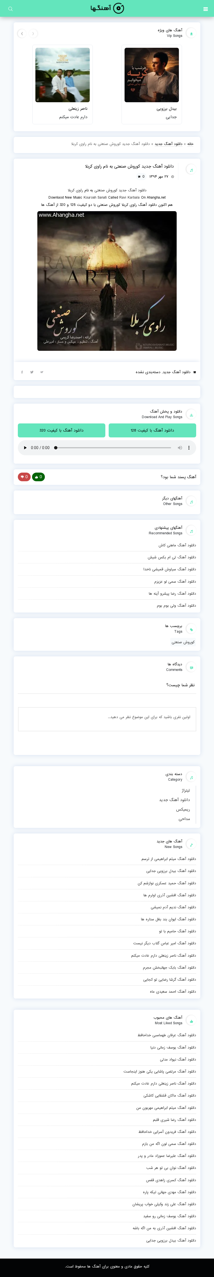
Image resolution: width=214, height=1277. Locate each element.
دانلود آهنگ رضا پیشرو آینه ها (172, 593)
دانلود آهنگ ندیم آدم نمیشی (173, 907)
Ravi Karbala (129, 197)
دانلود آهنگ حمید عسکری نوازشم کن (167, 883)
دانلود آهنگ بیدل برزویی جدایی (171, 871)
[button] (205, 8)
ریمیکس (183, 809)
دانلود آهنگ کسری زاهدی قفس (171, 1180)
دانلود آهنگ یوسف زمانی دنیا (173, 1047)
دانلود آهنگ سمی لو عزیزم (175, 581)
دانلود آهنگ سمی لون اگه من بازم (169, 1144)
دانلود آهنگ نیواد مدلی (178, 1059)
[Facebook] (22, 372)
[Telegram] (41, 372)
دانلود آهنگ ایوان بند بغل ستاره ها (168, 919)
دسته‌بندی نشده (148, 372)
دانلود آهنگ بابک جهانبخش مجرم (169, 967)
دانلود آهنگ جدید (174, 800)
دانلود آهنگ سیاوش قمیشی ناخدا (170, 569)
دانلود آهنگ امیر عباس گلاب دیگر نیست (164, 943)
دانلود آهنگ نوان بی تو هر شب (171, 1168)
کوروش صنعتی (105, 190)
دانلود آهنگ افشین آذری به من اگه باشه (164, 1228)
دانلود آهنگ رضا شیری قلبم (174, 1120)
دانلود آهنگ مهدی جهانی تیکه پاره (169, 1192)
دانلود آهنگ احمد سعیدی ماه (173, 991)
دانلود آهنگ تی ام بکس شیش (172, 557)
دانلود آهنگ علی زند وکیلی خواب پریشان (164, 1204)
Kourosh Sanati (95, 197)
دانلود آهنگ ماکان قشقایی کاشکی (170, 1095)
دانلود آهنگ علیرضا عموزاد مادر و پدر (167, 1156)
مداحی (184, 819)
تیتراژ (186, 790)
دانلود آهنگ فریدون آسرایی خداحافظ (167, 1132)
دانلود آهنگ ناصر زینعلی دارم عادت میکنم (163, 955)
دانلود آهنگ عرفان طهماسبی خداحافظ (166, 1035)
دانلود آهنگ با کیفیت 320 (62, 430)
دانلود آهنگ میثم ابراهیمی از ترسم (169, 859)
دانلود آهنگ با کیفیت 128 (152, 430)
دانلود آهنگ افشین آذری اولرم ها (170, 895)
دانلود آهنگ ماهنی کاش (177, 545)
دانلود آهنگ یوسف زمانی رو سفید (169, 1216)
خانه (190, 144)
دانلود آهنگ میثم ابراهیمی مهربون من (166, 1108)
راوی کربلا (75, 190)
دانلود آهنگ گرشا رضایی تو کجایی (169, 979)
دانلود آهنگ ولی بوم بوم (176, 605)
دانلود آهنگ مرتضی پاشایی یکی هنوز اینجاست (159, 1071)
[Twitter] (32, 372)
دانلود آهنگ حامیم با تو (177, 931)
